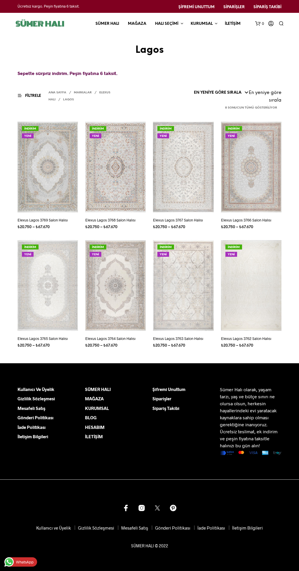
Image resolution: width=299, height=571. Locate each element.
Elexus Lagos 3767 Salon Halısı (178, 220)
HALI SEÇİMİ (166, 24)
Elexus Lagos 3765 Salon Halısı (43, 338)
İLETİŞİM (233, 24)
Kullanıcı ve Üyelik (36, 389)
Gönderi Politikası (35, 417)
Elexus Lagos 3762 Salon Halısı (246, 338)
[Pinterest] (173, 507)
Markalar (83, 92)
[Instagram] (141, 507)
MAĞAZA (137, 24)
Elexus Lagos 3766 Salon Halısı (246, 220)
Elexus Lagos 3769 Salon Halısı (43, 220)
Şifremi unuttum (196, 7)
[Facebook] (125, 507)
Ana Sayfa (57, 92)
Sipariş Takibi (267, 7)
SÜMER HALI (107, 24)
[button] (259, 24)
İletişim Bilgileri (33, 436)
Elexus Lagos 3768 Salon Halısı (110, 220)
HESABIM (95, 427)
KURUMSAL (202, 24)
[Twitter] (157, 507)
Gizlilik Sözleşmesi (36, 398)
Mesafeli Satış (31, 408)
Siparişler (234, 7)
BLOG (91, 417)
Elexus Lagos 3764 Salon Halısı (110, 338)
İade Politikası (32, 427)
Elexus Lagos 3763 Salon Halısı (178, 338)
